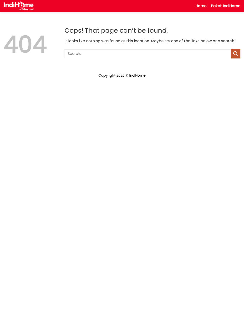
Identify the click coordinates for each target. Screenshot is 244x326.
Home (201, 6)
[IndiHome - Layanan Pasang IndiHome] (19, 6)
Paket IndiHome (225, 6)
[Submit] (235, 53)
